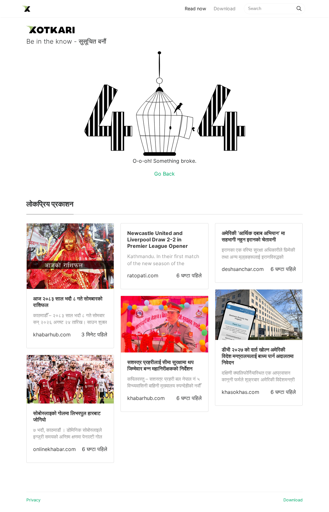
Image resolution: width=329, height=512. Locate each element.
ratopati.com (142, 275)
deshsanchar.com (243, 269)
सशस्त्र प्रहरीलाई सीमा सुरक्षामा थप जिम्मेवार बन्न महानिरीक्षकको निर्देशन (160, 365)
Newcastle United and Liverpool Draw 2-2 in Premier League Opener (157, 239)
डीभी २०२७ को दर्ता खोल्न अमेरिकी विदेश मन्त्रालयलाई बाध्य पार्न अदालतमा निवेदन (258, 356)
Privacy (33, 500)
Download (225, 8)
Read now (197, 8)
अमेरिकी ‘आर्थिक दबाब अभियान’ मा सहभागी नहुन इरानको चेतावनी (253, 236)
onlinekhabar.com (54, 449)
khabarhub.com (52, 334)
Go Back (164, 173)
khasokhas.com (240, 392)
